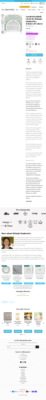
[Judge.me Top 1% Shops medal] (40, 222)
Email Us (23, 354)
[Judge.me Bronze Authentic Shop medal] (35, 222)
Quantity (27, 49)
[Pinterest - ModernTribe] (25, 362)
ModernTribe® (24, 395)
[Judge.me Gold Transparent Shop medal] (30, 222)
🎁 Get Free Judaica (34, 3)
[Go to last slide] (5, 33)
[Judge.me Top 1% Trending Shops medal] (30, 226)
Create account (27, 3)
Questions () (11, 302)
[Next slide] (21, 33)
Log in (22, 3)
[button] (13, 23)
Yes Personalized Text (31, 36)
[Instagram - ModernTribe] (23, 362)
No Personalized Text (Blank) (32, 33)
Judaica (39, 255)
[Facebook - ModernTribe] (21, 362)
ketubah (27, 257)
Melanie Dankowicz (30, 26)
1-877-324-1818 (24, 355)
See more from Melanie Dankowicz (23, 287)
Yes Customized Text (30, 39)
